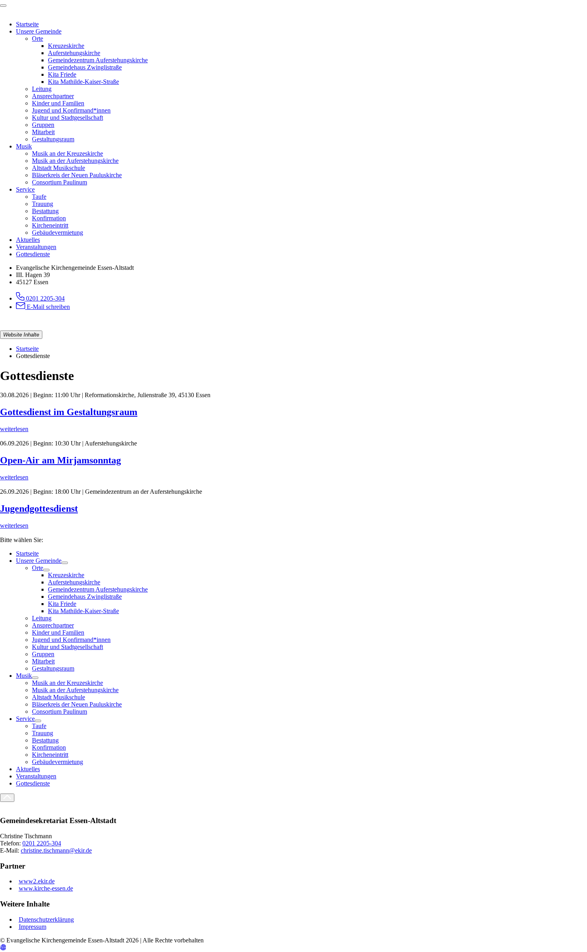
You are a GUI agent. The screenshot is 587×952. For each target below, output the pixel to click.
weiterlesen (14, 429)
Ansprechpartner (53, 625)
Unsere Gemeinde (38, 560)
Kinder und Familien (58, 632)
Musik (24, 675)
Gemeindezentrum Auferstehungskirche (98, 589)
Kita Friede (62, 603)
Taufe (39, 725)
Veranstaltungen (36, 776)
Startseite (27, 348)
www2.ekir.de (37, 881)
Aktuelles (28, 769)
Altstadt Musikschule (58, 697)
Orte (37, 567)
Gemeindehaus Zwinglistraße (85, 596)
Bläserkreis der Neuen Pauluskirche (77, 704)
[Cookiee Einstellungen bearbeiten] (3, 948)
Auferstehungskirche (74, 582)
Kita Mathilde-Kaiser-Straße (83, 611)
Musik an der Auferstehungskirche (75, 690)
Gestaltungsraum (53, 668)
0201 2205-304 (41, 843)
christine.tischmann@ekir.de (56, 850)
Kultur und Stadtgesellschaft (67, 646)
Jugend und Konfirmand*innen (71, 639)
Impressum (32, 926)
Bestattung (45, 740)
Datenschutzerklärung (46, 919)
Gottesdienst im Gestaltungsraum (68, 412)
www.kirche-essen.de (46, 888)
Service (25, 718)
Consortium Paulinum (59, 711)
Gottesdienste (33, 783)
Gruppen (43, 654)
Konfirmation (49, 747)
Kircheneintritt (50, 754)
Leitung (42, 618)
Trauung (42, 733)
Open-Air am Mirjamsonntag (60, 460)
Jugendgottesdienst (39, 508)
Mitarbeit (43, 661)
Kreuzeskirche (66, 575)
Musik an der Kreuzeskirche (67, 682)
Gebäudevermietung (57, 761)
